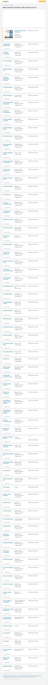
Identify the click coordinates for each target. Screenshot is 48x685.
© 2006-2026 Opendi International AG (9, 678)
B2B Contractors (28, 673)
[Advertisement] (24, 18)
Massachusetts (6, 673)
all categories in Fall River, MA (8, 5)
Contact (17, 678)
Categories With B (22, 673)
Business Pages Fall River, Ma (14, 673)
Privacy (20, 678)
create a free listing (42, 1)
